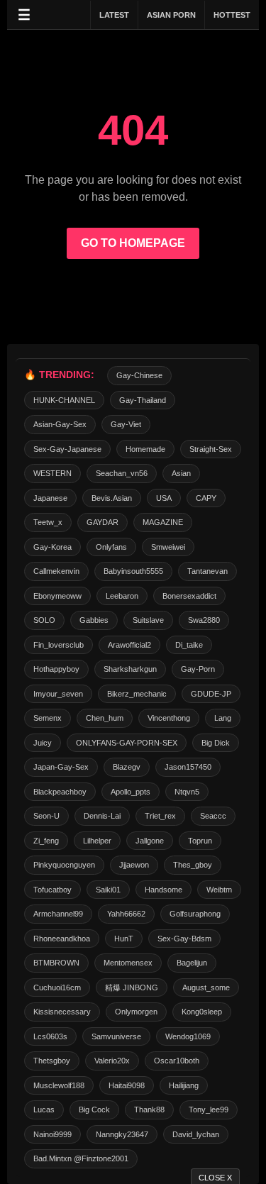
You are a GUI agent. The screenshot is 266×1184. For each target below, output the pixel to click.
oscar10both (176, 1060)
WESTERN (52, 473)
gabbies (94, 620)
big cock (94, 1109)
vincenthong (169, 718)
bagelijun (192, 962)
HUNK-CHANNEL (64, 400)
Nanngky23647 (122, 1134)
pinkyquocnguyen (64, 865)
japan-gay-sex (61, 767)
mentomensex (128, 962)
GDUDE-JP (211, 694)
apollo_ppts (130, 791)
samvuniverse (116, 1036)
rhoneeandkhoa (61, 938)
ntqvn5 (186, 791)
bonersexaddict (189, 596)
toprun (200, 840)
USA (164, 498)
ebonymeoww (57, 596)
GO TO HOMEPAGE (133, 243)
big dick (215, 742)
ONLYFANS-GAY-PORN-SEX (126, 742)
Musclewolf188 (58, 1085)
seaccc (213, 816)
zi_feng (46, 840)
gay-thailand (142, 400)
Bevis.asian (112, 498)
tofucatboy (52, 889)
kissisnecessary (62, 1011)
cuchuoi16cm (57, 987)
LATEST (114, 15)
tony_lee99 (208, 1109)
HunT (123, 938)
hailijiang (184, 1085)
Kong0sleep (202, 1011)
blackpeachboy (60, 791)
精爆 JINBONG (131, 987)
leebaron (122, 596)
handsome (163, 889)
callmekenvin (56, 571)
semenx (47, 718)
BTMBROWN (56, 962)
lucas (44, 1109)
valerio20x (112, 1060)
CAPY (206, 498)
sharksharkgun (130, 669)
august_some (206, 987)
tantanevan (207, 571)
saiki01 (108, 889)
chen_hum (104, 718)
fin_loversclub (58, 645)
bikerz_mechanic (137, 694)
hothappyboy (56, 669)
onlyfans (111, 547)
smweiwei (168, 547)
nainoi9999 (52, 1134)
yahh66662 (126, 913)
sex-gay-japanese (67, 449)
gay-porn (198, 669)
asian (181, 473)
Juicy (42, 742)
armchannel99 (58, 913)
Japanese (50, 498)
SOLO (44, 620)
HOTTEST (232, 15)
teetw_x (47, 522)
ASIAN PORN (171, 15)
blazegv (126, 767)
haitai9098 (127, 1085)
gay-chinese (139, 375)
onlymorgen (136, 1011)
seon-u (46, 816)
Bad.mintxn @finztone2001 (80, 1158)
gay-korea (52, 547)
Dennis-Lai (102, 816)
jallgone (149, 840)
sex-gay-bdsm (184, 938)
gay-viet (126, 424)
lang (222, 718)
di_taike (189, 645)
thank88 (149, 1109)
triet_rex (160, 816)
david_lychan (195, 1134)
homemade (145, 449)
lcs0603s (50, 1036)
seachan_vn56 (122, 473)
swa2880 (204, 620)
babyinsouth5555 (133, 571)
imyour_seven (58, 694)
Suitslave (148, 620)
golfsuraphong (195, 913)
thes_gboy (192, 865)
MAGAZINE (163, 522)
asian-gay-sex (60, 424)
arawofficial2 (129, 645)
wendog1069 (188, 1036)
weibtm (219, 889)
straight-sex (210, 449)
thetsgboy (51, 1060)
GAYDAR (102, 522)
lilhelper (97, 840)
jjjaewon (134, 865)
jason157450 (188, 767)
